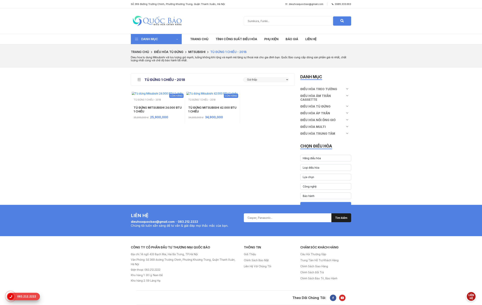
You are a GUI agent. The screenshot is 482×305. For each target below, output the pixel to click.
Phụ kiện (271, 39)
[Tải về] (139, 79)
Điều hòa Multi (313, 127)
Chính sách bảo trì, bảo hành (318, 278)
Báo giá (292, 39)
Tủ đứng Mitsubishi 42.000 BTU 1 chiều (212, 109)
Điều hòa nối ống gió (318, 120)
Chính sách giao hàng (314, 266)
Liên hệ (311, 39)
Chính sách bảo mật (256, 260)
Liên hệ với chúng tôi (257, 266)
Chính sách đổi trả (312, 272)
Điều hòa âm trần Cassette (315, 97)
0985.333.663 (342, 3)
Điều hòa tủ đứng (168, 52)
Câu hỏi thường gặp (313, 254)
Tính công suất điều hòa (236, 39)
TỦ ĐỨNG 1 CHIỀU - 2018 (228, 52)
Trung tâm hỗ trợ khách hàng (319, 260)
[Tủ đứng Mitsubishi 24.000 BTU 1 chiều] (157, 93)
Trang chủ (199, 39)
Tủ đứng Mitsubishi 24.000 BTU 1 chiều (158, 109)
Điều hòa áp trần (315, 113)
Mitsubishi (196, 52)
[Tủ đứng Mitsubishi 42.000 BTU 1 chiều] (212, 93)
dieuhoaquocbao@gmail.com (306, 3)
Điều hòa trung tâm (317, 133)
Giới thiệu (250, 254)
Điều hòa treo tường (318, 89)
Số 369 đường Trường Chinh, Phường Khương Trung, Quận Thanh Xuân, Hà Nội (178, 3)
